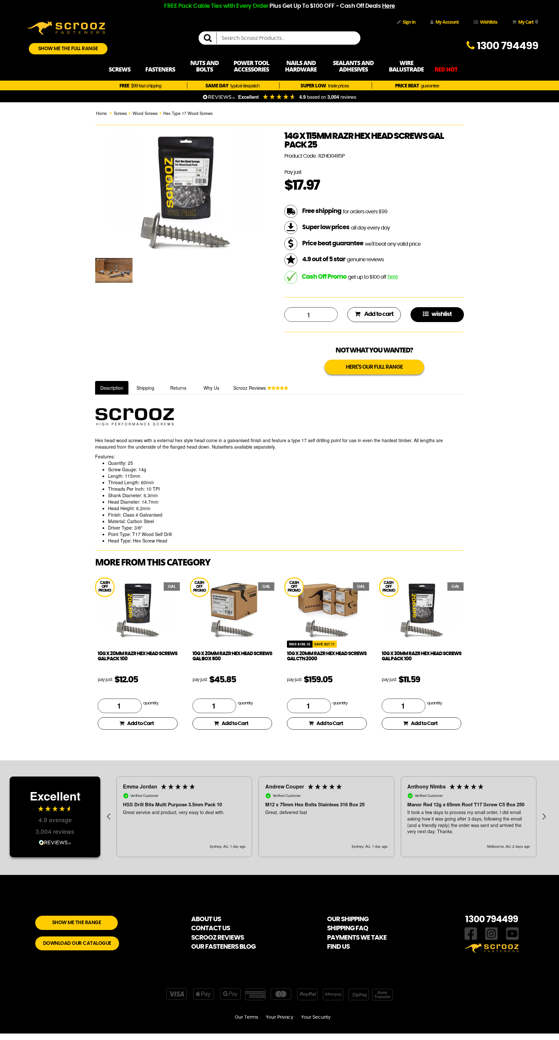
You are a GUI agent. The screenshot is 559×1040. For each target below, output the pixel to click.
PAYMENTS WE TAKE (357, 937)
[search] (210, 38)
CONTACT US (210, 928)
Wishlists (488, 22)
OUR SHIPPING (347, 919)
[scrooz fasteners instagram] (491, 933)
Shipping (145, 388)
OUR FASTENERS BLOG (223, 947)
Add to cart (378, 314)
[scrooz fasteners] (66, 27)
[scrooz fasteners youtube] (512, 933)
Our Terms (246, 1017)
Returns (178, 388)
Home (101, 113)
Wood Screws (145, 113)
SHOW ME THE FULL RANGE (68, 48)
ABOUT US (206, 919)
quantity (150, 703)
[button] (109, 816)
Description (111, 388)
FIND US (338, 947)
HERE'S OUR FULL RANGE (374, 367)
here (393, 276)
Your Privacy (279, 1017)
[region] (326, 817)
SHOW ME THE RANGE (76, 922)
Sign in (409, 22)
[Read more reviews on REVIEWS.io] (55, 841)
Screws (120, 113)
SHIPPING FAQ (347, 928)
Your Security (316, 1017)
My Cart (526, 21)
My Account (447, 22)
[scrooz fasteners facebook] (471, 933)
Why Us (211, 388)
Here (388, 6)
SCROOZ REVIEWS (217, 937)
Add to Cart (140, 723)
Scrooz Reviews (250, 388)
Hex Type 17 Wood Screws (188, 113)
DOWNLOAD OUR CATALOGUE (77, 943)
